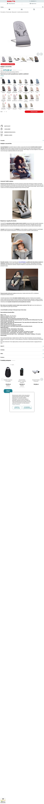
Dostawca (2, 357)
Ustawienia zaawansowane (28, 408)
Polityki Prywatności (16, 404)
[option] (3, 81)
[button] (9, 9)
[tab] (22, 140)
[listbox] (22, 94)
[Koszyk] (34, 9)
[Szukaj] (42, 7)
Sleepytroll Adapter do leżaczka (36, 380)
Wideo (2, 353)
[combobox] (22, 7)
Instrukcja (2, 349)
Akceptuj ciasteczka (17, 408)
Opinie (2, 346)
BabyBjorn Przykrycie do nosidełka (8, 380)
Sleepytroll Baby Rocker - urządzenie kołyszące (22, 381)
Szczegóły (3, 140)
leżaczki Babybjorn (22, 262)
